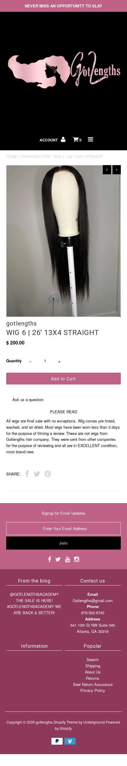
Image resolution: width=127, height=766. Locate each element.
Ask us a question (27, 399)
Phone (93, 606)
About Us (93, 672)
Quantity (14, 360)
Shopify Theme (65, 721)
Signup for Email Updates (63, 513)
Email (92, 594)
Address (92, 619)
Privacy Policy (92, 690)
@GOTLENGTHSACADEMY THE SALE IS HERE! (34, 597)
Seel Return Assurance (93, 684)
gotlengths (44, 721)
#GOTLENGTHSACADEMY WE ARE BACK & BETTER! (34, 609)
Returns (92, 678)
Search (93, 659)
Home (11, 156)
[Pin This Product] (48, 474)
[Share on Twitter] (36, 474)
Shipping (92, 665)
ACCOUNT (49, 140)
